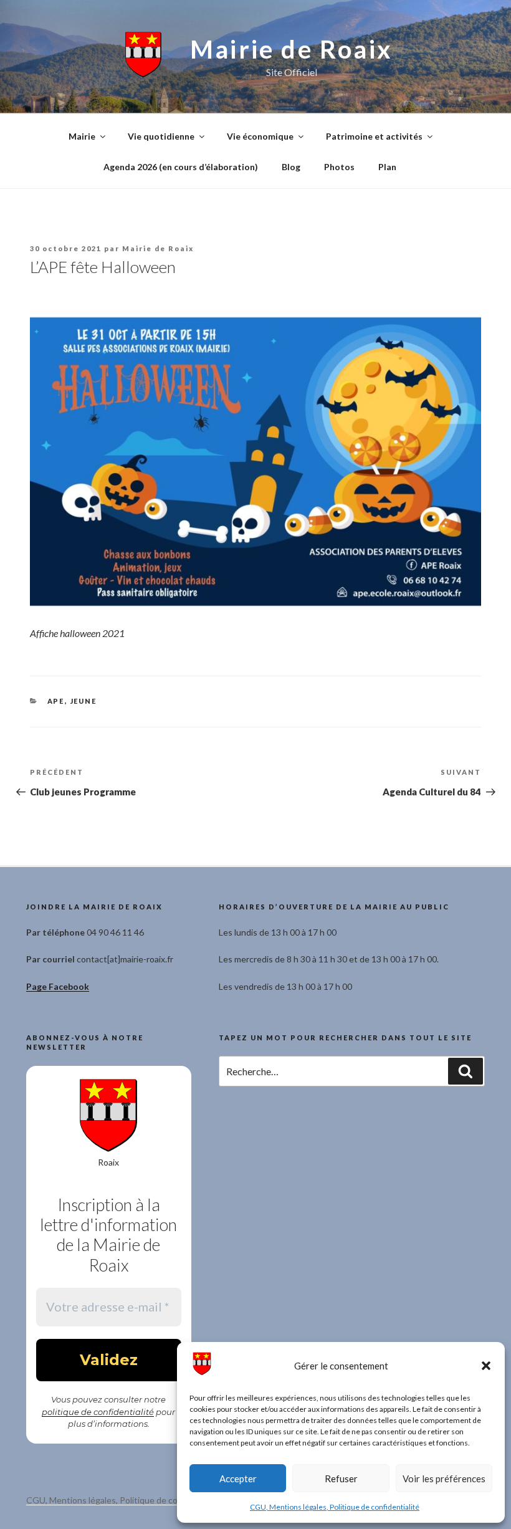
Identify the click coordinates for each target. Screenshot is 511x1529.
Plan (387, 166)
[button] (486, 1365)
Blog (291, 166)
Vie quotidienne (161, 136)
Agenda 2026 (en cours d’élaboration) (180, 166)
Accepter (238, 1478)
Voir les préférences (444, 1478)
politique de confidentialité (98, 1412)
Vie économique (260, 136)
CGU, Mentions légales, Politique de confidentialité (334, 1507)
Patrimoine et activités (374, 136)
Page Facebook (57, 986)
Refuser (341, 1478)
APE (56, 701)
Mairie (82, 136)
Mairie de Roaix (291, 49)
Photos (339, 166)
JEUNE (83, 701)
